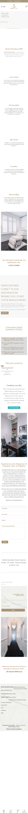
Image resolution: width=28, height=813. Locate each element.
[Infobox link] (14, 53)
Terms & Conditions (6, 702)
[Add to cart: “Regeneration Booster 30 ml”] (2, 365)
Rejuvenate (10, 371)
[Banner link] (14, 40)
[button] (14, 339)
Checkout (3, 710)
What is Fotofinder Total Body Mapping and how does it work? (14, 339)
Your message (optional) (8, 526)
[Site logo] (14, 6)
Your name (4, 508)
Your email (4, 514)
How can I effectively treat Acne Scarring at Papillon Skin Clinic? (14, 348)
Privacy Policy (12, 697)
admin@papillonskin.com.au (8, 693)
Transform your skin (14, 385)
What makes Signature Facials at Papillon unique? (14, 352)
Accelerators (4, 371)
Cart (2, 707)
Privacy (8, 729)
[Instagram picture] (5, 718)
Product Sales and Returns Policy (17, 700)
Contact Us (4, 705)
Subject (4, 520)
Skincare (7, 372)
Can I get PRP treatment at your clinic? (14, 343)
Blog (2, 713)
